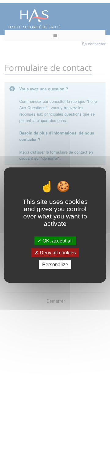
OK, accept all (57, 240)
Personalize (55, 264)
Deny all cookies (57, 252)
